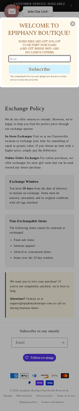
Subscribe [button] (39, 69)
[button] (72, 23)
